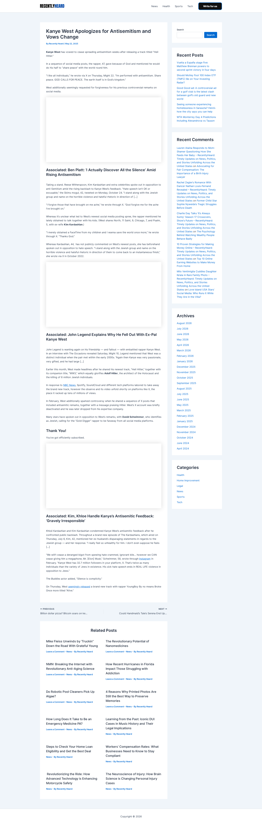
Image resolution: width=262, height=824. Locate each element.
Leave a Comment (55, 651)
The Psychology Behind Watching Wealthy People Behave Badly (196, 235)
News (154, 6)
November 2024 (186, 432)
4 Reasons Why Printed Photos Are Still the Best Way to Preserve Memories (131, 696)
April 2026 (183, 344)
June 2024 (183, 443)
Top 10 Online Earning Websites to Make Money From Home (196, 262)
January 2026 (185, 361)
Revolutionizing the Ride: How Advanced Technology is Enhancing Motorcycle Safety (71, 778)
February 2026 (185, 355)
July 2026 (182, 328)
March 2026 (184, 350)
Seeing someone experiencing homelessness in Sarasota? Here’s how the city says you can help (196, 108)
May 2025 (182, 404)
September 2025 (186, 383)
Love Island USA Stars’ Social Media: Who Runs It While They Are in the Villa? (195, 293)
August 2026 (184, 323)
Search (180, 29)
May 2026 (182, 339)
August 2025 (184, 388)
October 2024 (185, 437)
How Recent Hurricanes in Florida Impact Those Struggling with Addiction (130, 668)
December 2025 (186, 366)
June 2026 (183, 334)
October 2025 (185, 377)
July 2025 (182, 394)
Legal (180, 485)
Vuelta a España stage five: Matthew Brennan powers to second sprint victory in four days (196, 66)
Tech (190, 6)
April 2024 (183, 448)
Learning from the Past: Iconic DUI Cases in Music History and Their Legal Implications (130, 723)
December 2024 (186, 426)
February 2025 (185, 415)
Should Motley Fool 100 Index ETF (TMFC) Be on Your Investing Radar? (196, 79)
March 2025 (184, 410)
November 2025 (186, 372)
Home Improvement (188, 480)
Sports (179, 6)
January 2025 (185, 421)
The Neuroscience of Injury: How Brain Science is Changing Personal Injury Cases (133, 778)
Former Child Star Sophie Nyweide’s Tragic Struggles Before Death (197, 204)
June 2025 (183, 399)
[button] (210, 6)
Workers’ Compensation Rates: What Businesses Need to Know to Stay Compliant (132, 751)
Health (166, 6)
